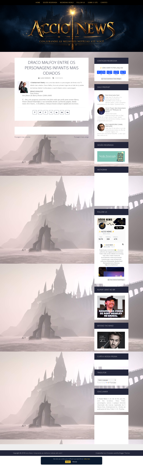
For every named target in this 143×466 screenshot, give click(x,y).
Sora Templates (108, 453)
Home (38, 2)
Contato (104, 2)
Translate (113, 383)
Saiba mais (87, 459)
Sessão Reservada (50, 2)
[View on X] (123, 245)
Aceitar (68, 461)
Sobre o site (93, 2)
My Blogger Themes (123, 453)
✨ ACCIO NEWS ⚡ (106, 231)
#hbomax (117, 263)
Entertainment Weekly (38, 82)
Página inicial (52, 137)
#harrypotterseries (108, 263)
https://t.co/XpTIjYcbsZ (111, 265)
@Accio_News (106, 234)
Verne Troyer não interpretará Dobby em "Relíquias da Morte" (115, 109)
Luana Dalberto (45, 78)
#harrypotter (111, 261)
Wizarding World (67, 2)
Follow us (81, 2)
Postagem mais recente (22, 137)
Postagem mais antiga (81, 137)
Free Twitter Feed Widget (117, 279)
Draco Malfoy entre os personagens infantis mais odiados (52, 68)
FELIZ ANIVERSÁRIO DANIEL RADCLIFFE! (114, 125)
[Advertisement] (52, 153)
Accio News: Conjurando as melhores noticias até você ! (43, 453)
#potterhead (118, 261)
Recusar (75, 461)
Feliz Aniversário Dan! (112, 95)
